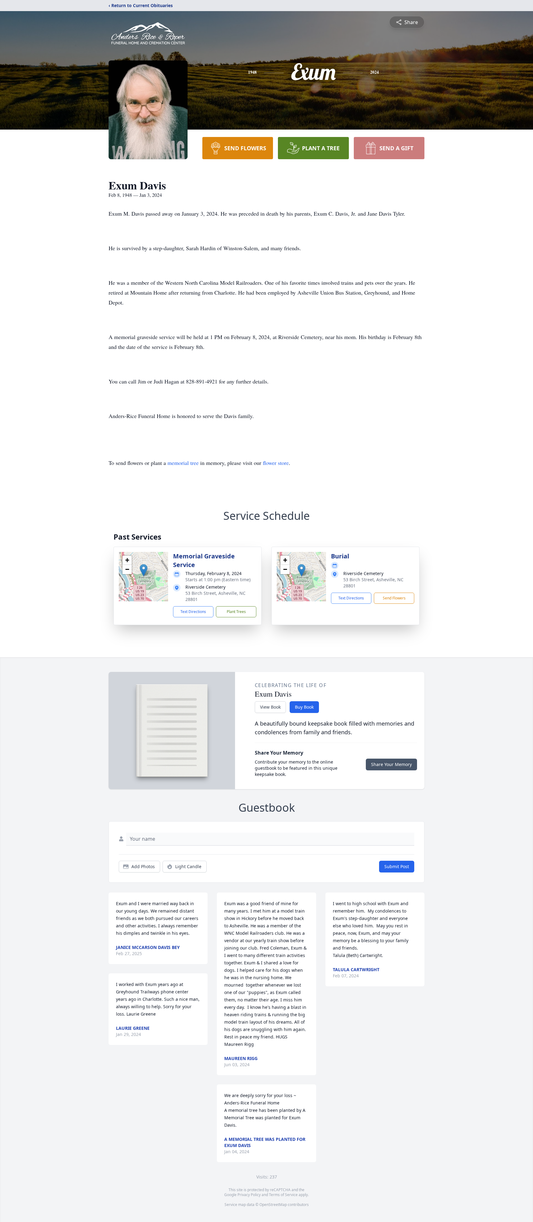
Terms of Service (283, 1194)
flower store (276, 462)
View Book (270, 707)
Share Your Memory (391, 764)
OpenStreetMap (273, 1204)
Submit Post (396, 866)
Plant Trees (236, 611)
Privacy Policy (249, 1194)
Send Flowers (394, 598)
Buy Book (304, 707)
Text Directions (193, 611)
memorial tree (183, 462)
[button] (143, 570)
